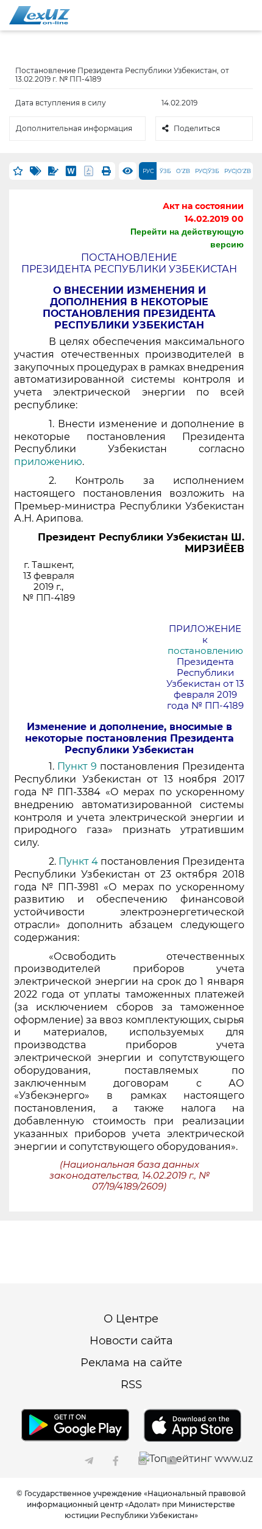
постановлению (205, 650)
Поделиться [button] (197, 128)
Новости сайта (131, 1340)
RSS (131, 1384)
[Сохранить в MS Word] (71, 171)
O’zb (183, 171)
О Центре (131, 1318)
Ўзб (165, 171)
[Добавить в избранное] (18, 171)
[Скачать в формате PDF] (88, 171)
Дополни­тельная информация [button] (74, 128)
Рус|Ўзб (207, 171)
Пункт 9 (77, 766)
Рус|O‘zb (237, 171)
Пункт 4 (78, 861)
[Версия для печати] (106, 171)
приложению (48, 461)
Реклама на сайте (131, 1362)
